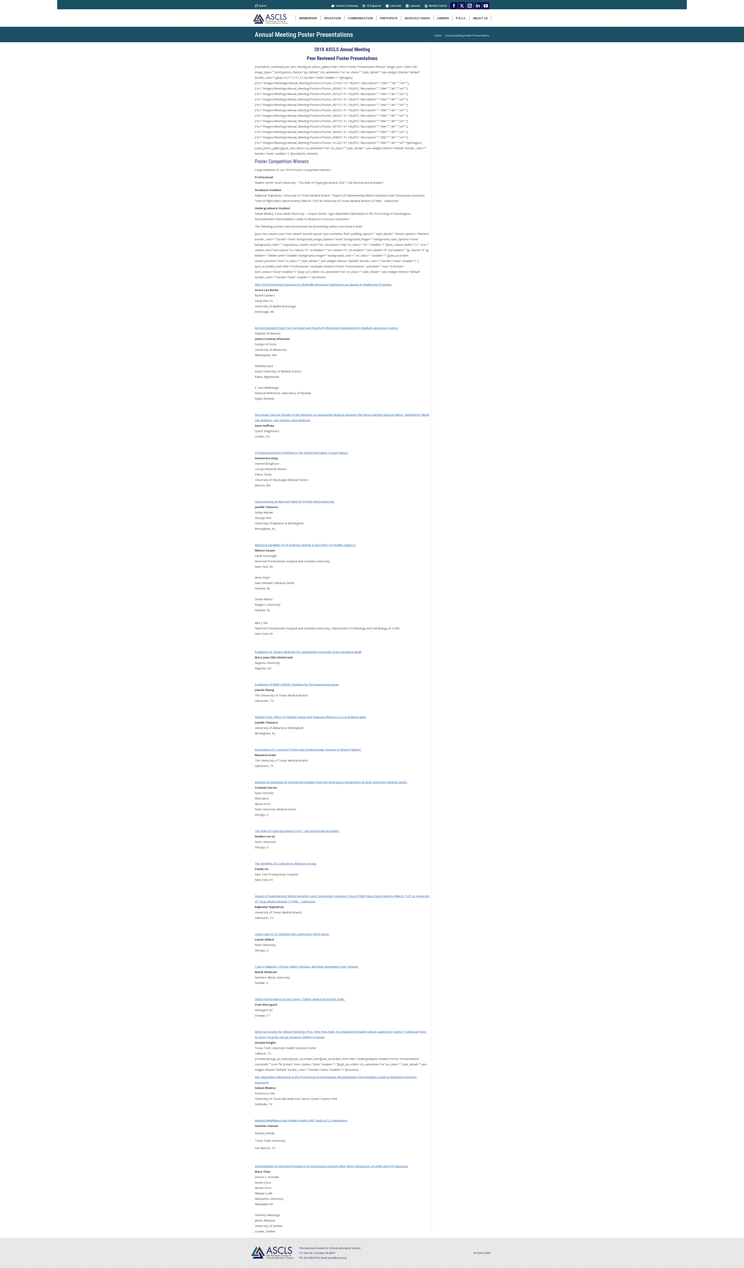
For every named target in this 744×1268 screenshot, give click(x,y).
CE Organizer (374, 5)
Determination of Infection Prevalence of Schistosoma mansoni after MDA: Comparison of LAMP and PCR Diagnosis (331, 1166)
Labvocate (395, 5)
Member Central (438, 5)
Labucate (415, 5)
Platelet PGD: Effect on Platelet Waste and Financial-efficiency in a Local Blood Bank (311, 717)
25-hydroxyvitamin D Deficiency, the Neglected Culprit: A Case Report (302, 453)
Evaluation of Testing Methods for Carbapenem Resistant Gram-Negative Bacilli (308, 652)
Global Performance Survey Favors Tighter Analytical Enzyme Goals (300, 999)
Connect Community (347, 5)
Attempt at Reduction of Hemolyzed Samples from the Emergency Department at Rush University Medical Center (331, 782)
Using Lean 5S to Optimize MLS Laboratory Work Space (292, 934)
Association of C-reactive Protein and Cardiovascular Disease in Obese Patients (308, 749)
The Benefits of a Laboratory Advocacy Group (286, 863)
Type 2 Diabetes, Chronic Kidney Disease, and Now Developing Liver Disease (306, 966)
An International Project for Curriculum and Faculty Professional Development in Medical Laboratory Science (327, 328)
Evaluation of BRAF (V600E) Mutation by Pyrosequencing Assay (297, 684)
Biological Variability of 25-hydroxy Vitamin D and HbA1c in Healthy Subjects (305, 545)
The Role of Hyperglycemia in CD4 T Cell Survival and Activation (297, 831)
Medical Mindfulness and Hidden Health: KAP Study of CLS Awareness (301, 1120)
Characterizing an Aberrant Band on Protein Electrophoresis (294, 501)
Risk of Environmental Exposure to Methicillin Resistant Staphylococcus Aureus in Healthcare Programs (323, 284)
